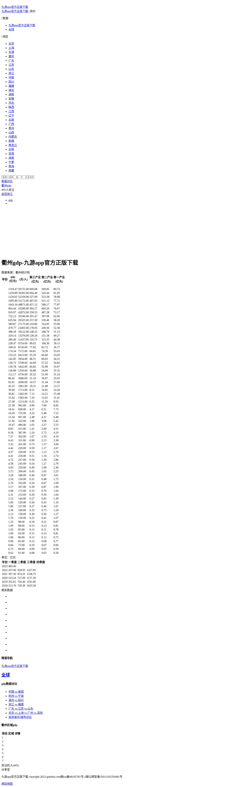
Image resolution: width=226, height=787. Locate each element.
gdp (10, 200)
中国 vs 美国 (16, 691)
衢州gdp (6, 185)
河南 (11, 77)
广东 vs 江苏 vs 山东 (20, 708)
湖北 (11, 90)
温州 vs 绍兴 (16, 700)
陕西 (11, 107)
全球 (11, 29)
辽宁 (11, 115)
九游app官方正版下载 (14, 6)
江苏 (11, 64)
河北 (11, 102)
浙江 (11, 73)
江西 (11, 111)
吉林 (11, 149)
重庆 (11, 56)
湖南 (11, 94)
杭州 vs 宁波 (16, 695)
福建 (11, 85)
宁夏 (11, 162)
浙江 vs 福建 (16, 704)
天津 (11, 52)
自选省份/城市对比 (20, 717)
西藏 (11, 170)
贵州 (11, 128)
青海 (11, 166)
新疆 (11, 140)
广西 (11, 124)
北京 (11, 43)
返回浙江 (7, 194)
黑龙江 (12, 145)
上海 (11, 47)
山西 (11, 132)
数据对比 (7, 181)
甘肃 (11, 153)
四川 (11, 81)
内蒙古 (12, 136)
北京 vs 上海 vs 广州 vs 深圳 (25, 712)
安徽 (11, 98)
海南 (11, 157)
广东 (11, 60)
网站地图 (7, 783)
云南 (11, 119)
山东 (11, 69)
